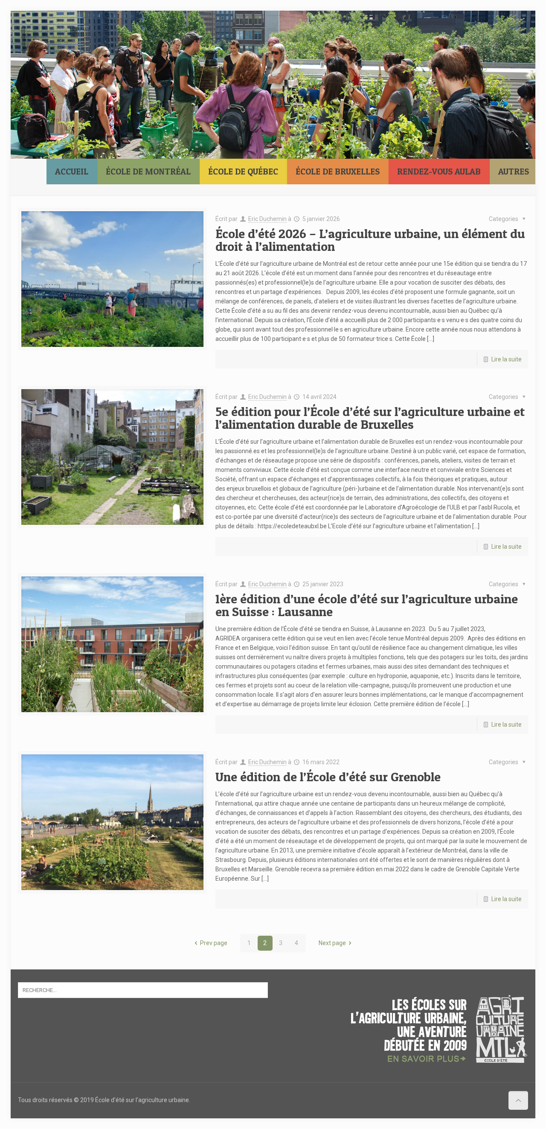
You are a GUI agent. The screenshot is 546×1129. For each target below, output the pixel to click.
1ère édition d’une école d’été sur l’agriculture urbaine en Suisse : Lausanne (366, 605)
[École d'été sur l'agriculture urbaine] (30, 49)
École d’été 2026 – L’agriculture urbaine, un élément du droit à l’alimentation (370, 240)
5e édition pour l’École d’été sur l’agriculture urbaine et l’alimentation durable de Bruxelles (370, 418)
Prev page (213, 943)
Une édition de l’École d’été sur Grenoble (328, 776)
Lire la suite (506, 359)
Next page (332, 943)
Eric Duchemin (267, 218)
